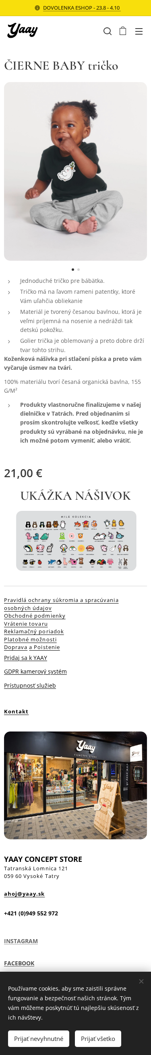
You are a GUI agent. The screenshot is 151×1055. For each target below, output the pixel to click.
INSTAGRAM (21, 941)
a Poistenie (44, 647)
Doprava (15, 647)
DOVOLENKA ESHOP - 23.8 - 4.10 (82, 7)
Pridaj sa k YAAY (25, 657)
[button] (107, 31)
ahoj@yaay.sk (24, 893)
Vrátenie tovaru (26, 623)
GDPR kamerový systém (35, 671)
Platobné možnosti (30, 639)
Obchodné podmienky (35, 615)
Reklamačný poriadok (34, 631)
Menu (139, 31)
